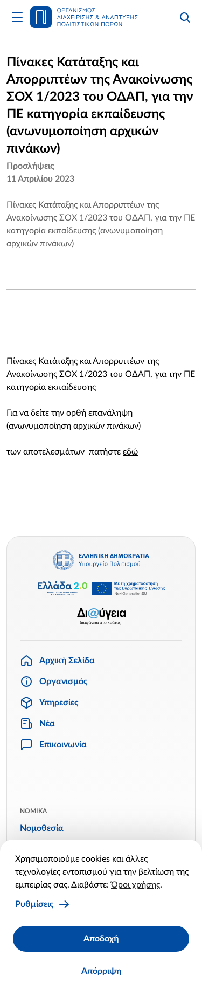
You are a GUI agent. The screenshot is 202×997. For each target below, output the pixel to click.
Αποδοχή (101, 938)
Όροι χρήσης (135, 885)
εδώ (130, 452)
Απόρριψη (101, 971)
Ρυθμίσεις (34, 904)
